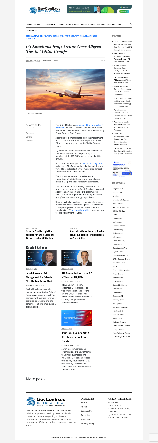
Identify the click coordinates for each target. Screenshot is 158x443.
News (115, 325)
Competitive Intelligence (117, 220)
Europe (121, 259)
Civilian (122, 211)
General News (32, 36)
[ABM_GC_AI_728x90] (99, 9)
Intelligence (117, 303)
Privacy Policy (87, 423)
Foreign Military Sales (121, 270)
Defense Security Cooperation (119, 242)
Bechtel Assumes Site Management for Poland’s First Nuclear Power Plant (39, 277)
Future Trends (118, 274)
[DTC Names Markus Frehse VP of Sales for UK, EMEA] (76, 258)
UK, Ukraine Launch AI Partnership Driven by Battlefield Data (122, 80)
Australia (121, 203)
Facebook (30, 133)
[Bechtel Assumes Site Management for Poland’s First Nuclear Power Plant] (41, 258)
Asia (114, 203)
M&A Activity (118, 311)
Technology (117, 336)
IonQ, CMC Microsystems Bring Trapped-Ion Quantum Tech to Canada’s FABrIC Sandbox (122, 139)
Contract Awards (119, 225)
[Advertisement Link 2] (122, 168)
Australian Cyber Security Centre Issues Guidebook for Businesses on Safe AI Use (87, 234)
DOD (115, 259)
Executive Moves (119, 262)
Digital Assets (118, 251)
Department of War (120, 248)
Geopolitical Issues (49, 36)
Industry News (118, 299)
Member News (118, 314)
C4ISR (115, 211)
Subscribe (85, 419)
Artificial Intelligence (121, 199)
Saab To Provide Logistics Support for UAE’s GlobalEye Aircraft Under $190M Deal (40, 234)
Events (127, 259)
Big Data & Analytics (121, 207)
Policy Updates (118, 329)
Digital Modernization (121, 255)
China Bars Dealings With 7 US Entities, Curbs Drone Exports (75, 337)
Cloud (115, 214)
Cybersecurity (118, 229)
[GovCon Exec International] (44, 10)
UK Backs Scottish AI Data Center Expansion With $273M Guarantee (123, 151)
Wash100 (126, 336)
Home (84, 402)
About (84, 406)
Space (127, 333)
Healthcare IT (118, 296)
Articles (115, 196)
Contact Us (86, 411)
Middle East (85, 36)
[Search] (131, 24)
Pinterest (29, 140)
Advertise (85, 415)
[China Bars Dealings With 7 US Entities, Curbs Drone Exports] (76, 318)
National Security (119, 322)
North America (124, 325)
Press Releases (118, 333)
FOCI (115, 266)
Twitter (29, 136)
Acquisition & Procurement (118, 190)
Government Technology (117, 290)
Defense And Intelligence (118, 235)
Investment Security (69, 36)
